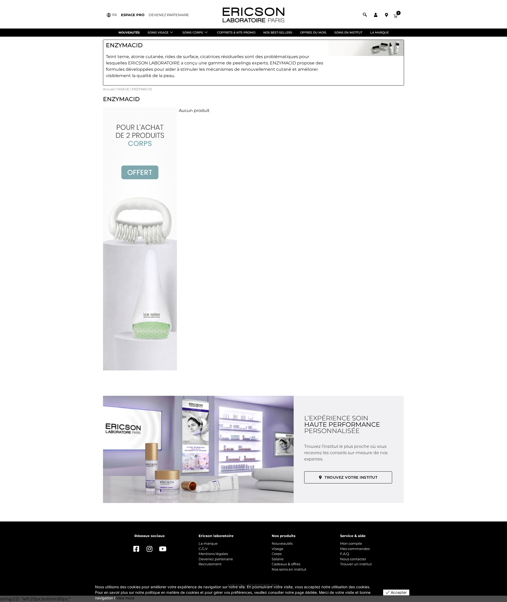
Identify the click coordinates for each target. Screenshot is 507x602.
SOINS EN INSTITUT (348, 32)
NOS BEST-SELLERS (277, 32)
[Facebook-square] (136, 549)
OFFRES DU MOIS (313, 32)
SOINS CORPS (192, 32)
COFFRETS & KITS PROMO (236, 32)
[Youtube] (162, 549)
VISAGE (123, 89)
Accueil (109, 89)
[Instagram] (149, 549)
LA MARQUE (379, 32)
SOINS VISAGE (158, 32)
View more (125, 598)
